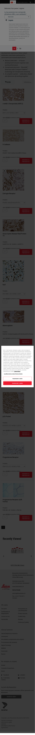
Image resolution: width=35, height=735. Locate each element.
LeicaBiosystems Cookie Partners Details (13, 373)
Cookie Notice (17, 371)
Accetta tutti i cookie (17, 383)
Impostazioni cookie (17, 378)
